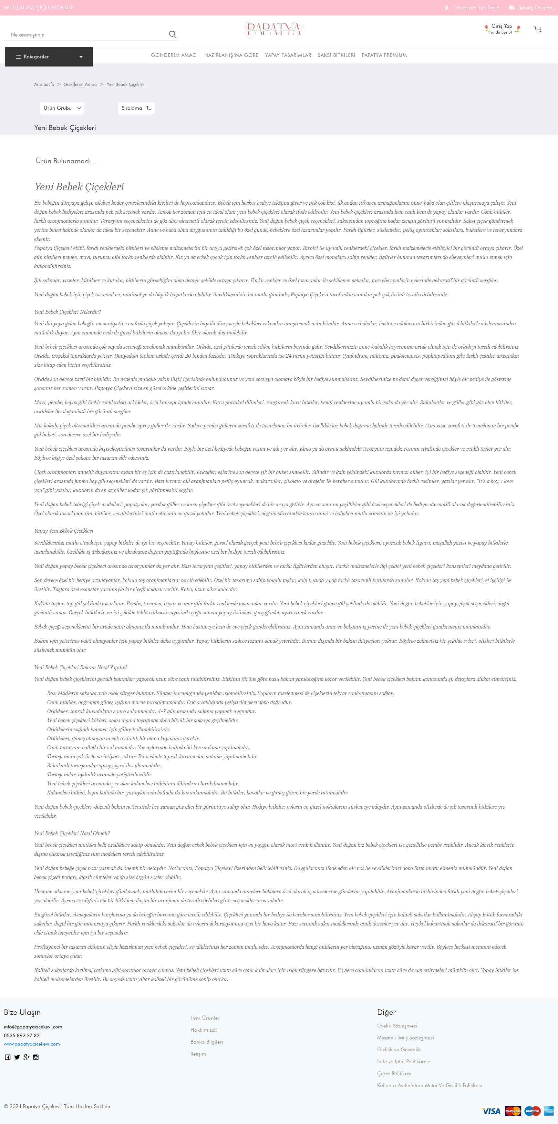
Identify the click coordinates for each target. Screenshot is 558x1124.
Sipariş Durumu (536, 8)
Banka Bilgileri (207, 1042)
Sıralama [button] (132, 108)
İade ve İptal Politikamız (403, 1061)
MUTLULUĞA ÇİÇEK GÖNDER (39, 8)
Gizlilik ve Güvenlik (399, 1050)
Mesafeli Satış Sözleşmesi (405, 1038)
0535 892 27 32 (22, 1035)
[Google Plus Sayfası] (26, 1058)
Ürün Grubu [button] (58, 108)
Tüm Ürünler (205, 1018)
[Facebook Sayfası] (8, 1058)
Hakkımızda (204, 1030)
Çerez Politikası (394, 1073)
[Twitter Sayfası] (17, 1058)
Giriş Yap (501, 27)
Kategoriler (36, 57)
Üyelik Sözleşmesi (397, 1026)
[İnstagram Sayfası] (36, 1058)
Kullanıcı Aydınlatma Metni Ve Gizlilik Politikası (429, 1085)
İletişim (198, 1054)
